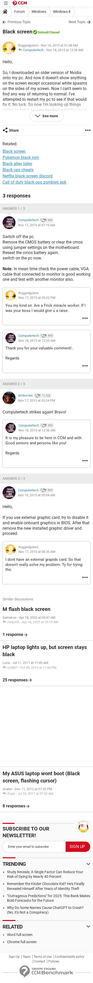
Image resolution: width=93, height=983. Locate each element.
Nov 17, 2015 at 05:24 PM (36, 400)
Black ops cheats (18, 169)
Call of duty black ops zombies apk (34, 182)
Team (26, 957)
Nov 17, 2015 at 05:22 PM (36, 298)
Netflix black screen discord (27, 176)
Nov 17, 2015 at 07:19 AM (36, 225)
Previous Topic (19, 22)
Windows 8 (62, 12)
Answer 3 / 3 (14, 478)
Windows (39, 12)
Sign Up (14, 957)
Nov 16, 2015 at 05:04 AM (36, 495)
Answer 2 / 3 (14, 384)
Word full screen (20, 935)
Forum (19, 12)
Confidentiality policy (69, 957)
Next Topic (77, 22)
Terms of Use (43, 957)
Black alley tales (17, 163)
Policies (53, 961)
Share (14, 130)
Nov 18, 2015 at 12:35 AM (36, 340)
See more (50, 116)
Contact (39, 961)
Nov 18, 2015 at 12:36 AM (64, 50)
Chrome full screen (22, 942)
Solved (43, 32)
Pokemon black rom (21, 157)
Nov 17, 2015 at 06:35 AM (36, 552)
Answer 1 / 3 (14, 208)
